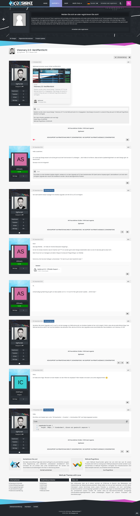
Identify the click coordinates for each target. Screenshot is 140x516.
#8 (128, 410)
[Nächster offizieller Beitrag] (122, 232)
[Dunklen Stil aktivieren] (120, 3)
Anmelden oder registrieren (109, 3)
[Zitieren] (127, 139)
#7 (128, 370)
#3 (128, 190)
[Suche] (128, 3)
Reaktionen (15, 91)
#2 (128, 147)
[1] (35, 426)
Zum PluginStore (108, 470)
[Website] (19, 104)
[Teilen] (129, 57)
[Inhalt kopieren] (126, 421)
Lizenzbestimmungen (16, 489)
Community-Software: (70, 511)
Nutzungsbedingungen (17, 487)
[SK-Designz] (21, 3)
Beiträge (15, 100)
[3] (35, 429)
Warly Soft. (44, 487)
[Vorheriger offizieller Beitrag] (118, 362)
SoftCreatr (44, 485)
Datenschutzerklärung (16, 490)
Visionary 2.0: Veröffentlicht (44, 86)
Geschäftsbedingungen (17, 485)
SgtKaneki (22, 52)
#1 (128, 62)
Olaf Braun (44, 483)
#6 (128, 321)
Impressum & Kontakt (16, 483)
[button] (93, 3)
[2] (35, 427)
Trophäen (14, 94)
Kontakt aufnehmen (46, 470)
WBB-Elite (43, 489)
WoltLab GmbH (45, 490)
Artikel (15, 97)
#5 (128, 281)
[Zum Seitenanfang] (137, 513)
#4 (128, 239)
